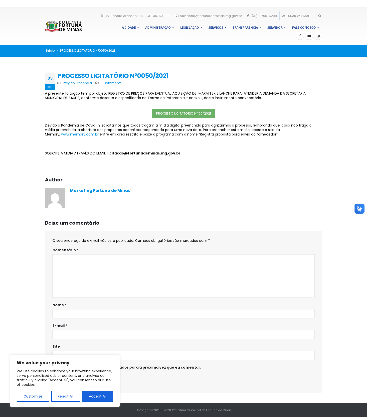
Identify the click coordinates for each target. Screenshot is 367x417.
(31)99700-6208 (264, 16)
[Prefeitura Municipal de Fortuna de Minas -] (63, 26)
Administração (158, 27)
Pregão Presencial (78, 83)
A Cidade (129, 27)
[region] (65, 381)
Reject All (65, 396)
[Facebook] (300, 36)
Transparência (245, 27)
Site (56, 346)
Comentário (65, 250)
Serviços (215, 27)
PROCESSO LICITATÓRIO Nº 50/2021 (183, 113)
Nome (59, 305)
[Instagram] (318, 36)
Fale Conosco (304, 27)
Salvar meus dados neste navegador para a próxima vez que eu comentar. (129, 367)
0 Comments (111, 83)
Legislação (189, 27)
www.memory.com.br (80, 134)
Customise (32, 396)
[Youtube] (309, 36)
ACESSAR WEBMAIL (296, 16)
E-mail (59, 325)
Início (50, 50)
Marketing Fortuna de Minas (100, 190)
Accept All (97, 396)
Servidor (275, 27)
